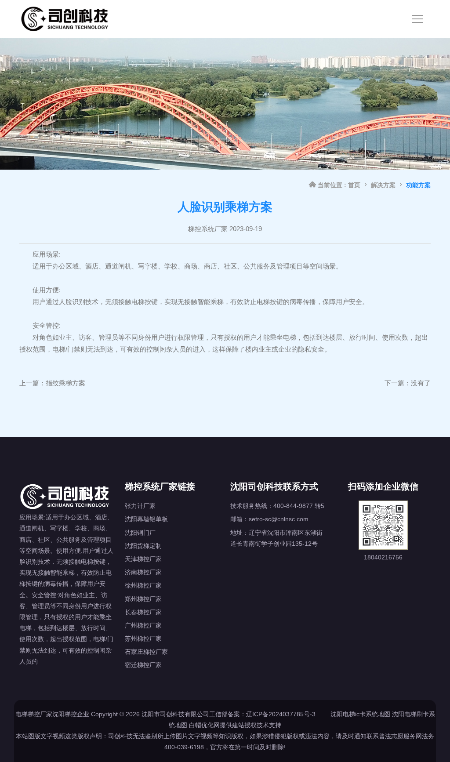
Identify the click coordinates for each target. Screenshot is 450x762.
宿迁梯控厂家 (143, 664)
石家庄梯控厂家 (146, 651)
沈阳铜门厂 (140, 532)
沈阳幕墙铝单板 (146, 519)
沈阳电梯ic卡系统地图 (360, 714)
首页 (354, 185)
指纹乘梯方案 (65, 383)
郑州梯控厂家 (143, 598)
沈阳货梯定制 (143, 545)
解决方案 (383, 185)
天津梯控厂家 (143, 558)
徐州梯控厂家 (143, 585)
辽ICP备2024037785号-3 (281, 714)
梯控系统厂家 (208, 228)
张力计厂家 (140, 505)
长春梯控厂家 (143, 612)
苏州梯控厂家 (143, 638)
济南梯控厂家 (143, 572)
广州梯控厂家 (143, 625)
